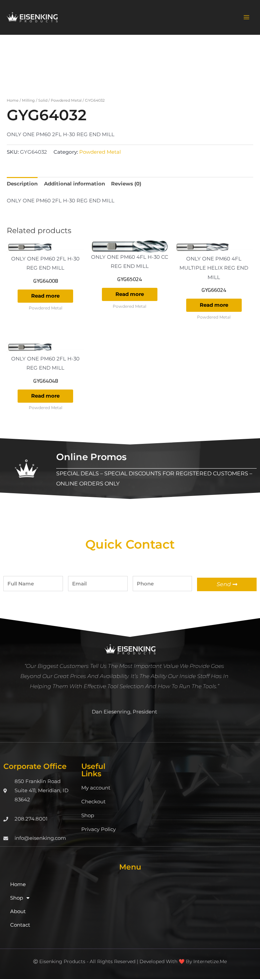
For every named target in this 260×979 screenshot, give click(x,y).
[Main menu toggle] (246, 17)
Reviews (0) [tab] (126, 184)
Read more (45, 296)
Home (13, 100)
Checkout (93, 802)
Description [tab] (22, 184)
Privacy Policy (98, 829)
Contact (20, 925)
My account (95, 788)
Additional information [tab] (74, 184)
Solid (42, 100)
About (18, 911)
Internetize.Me (210, 961)
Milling (28, 100)
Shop (87, 815)
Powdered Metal (66, 100)
